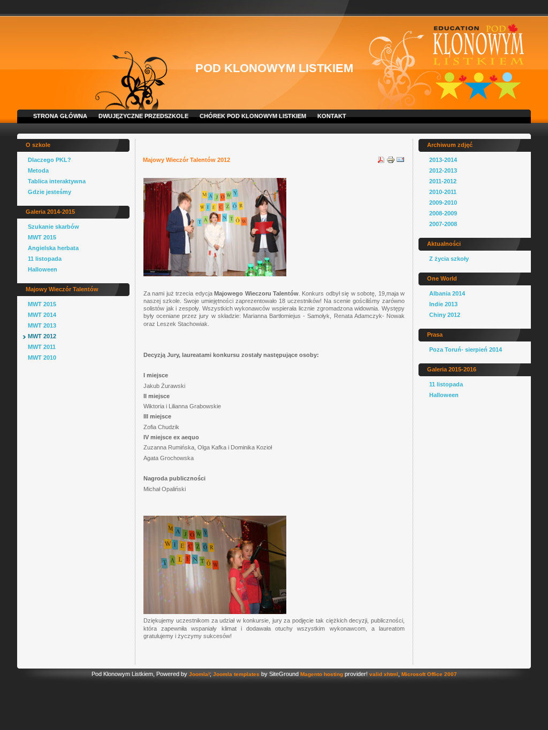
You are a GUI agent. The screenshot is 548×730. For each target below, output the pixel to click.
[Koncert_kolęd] (214, 274)
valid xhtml (383, 674)
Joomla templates (236, 674)
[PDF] (381, 162)
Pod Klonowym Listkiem (274, 68)
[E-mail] (400, 162)
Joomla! (199, 674)
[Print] (390, 162)
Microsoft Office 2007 (429, 674)
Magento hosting (321, 674)
